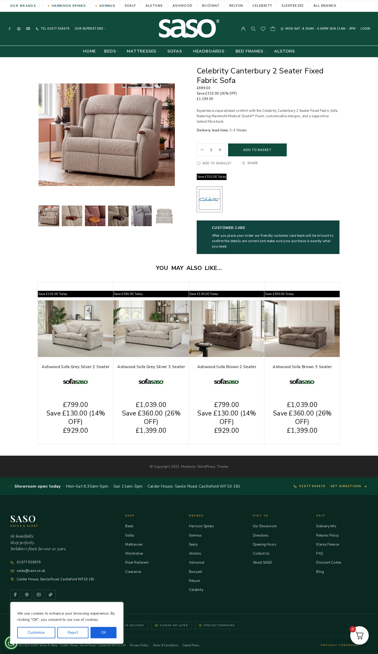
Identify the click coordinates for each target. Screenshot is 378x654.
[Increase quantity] (222, 150)
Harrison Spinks (69, 6)
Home (89, 51)
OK (103, 632)
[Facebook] (10, 29)
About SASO (262, 562)
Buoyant (211, 6)
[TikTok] (51, 595)
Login (365, 29)
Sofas (174, 51)
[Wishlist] (263, 30)
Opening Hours (264, 544)
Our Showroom (265, 526)
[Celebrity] (209, 200)
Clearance (133, 572)
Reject (73, 632)
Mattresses (141, 51)
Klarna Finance (327, 544)
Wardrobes (134, 553)
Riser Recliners (137, 562)
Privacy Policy (139, 645)
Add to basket (257, 150)
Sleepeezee (293, 6)
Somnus (107, 6)
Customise (36, 632)
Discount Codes (328, 562)
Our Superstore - (90, 29)
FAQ (319, 553)
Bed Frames (249, 51)
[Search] (253, 29)
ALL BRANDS (324, 6)
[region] (66, 623)
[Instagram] (19, 29)
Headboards (208, 51)
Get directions (346, 486)
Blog (320, 572)
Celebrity (262, 6)
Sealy (130, 6)
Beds (110, 51)
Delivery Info (326, 526)
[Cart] (273, 30)
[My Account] (243, 29)
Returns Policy (327, 535)
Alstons (154, 6)
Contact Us (261, 553)
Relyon (236, 6)
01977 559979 (57, 29)
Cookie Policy (190, 645)
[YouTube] (28, 29)
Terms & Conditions (165, 645)
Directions (261, 535)
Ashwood (183, 6)
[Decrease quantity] (200, 150)
